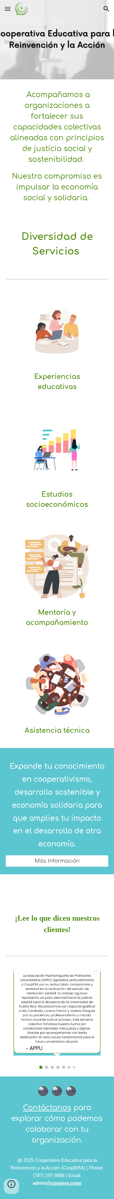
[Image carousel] (57, 1020)
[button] (7, 8)
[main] (57, 149)
